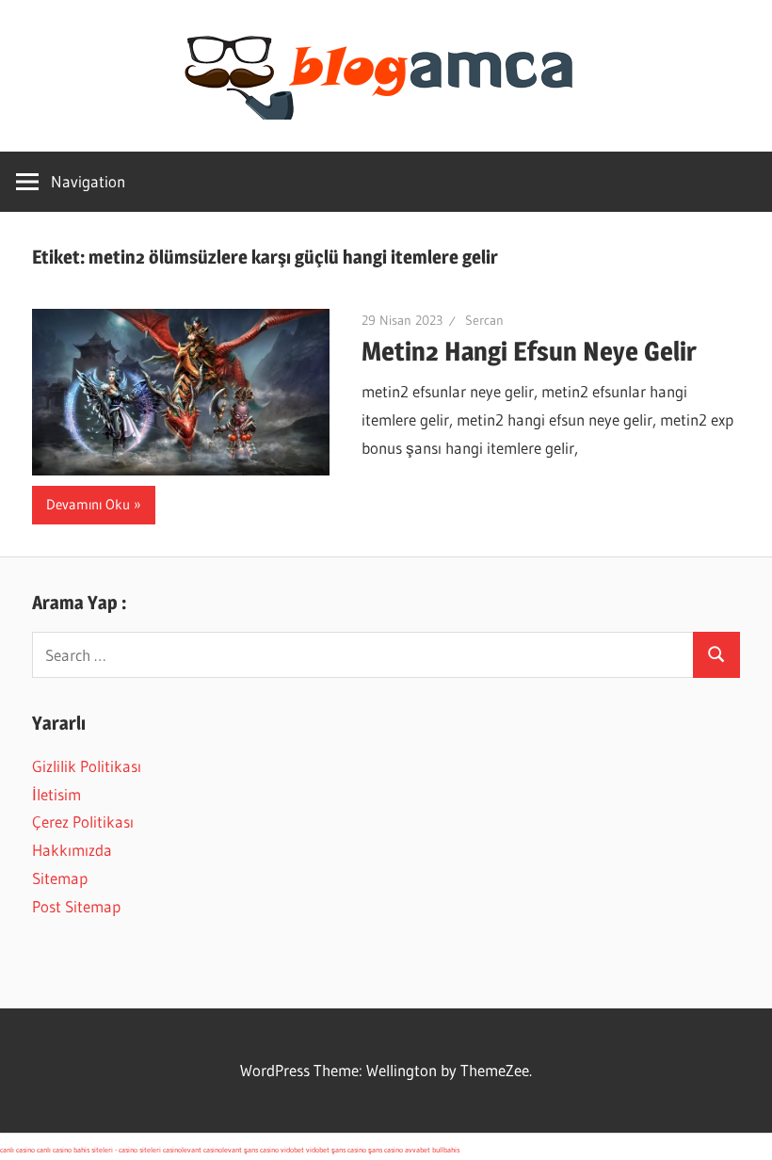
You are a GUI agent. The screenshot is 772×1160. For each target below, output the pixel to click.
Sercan (484, 320)
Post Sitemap (76, 906)
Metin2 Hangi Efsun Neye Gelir (529, 351)
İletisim (56, 794)
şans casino (261, 1149)
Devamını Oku (88, 504)
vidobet (292, 1149)
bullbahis (445, 1149)
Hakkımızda (72, 850)
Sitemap (60, 878)
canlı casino (17, 1149)
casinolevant (182, 1149)
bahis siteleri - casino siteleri (117, 1149)
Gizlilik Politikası (86, 766)
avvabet (417, 1149)
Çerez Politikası (83, 821)
